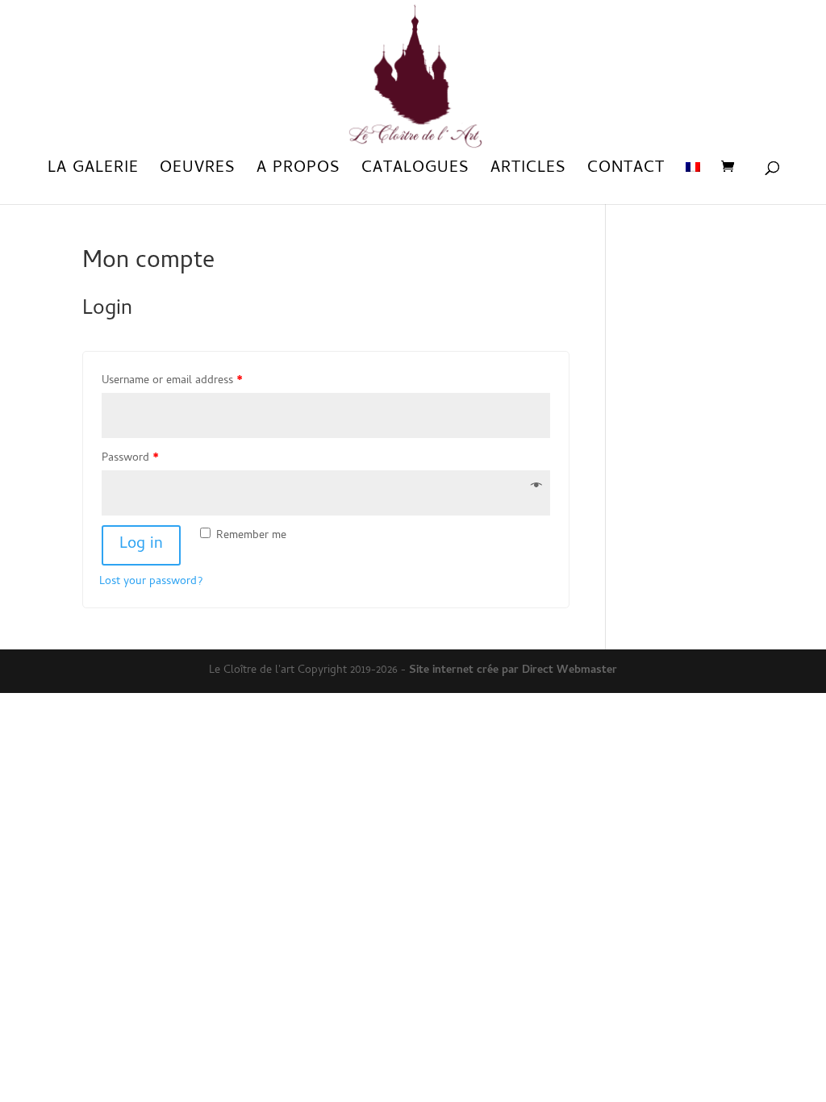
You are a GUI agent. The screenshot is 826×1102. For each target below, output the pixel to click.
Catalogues (415, 173)
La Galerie (93, 173)
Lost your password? (150, 582)
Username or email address (172, 381)
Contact (626, 173)
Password (130, 458)
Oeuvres (198, 173)
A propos (298, 173)
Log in (141, 545)
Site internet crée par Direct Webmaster (513, 671)
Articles (528, 173)
